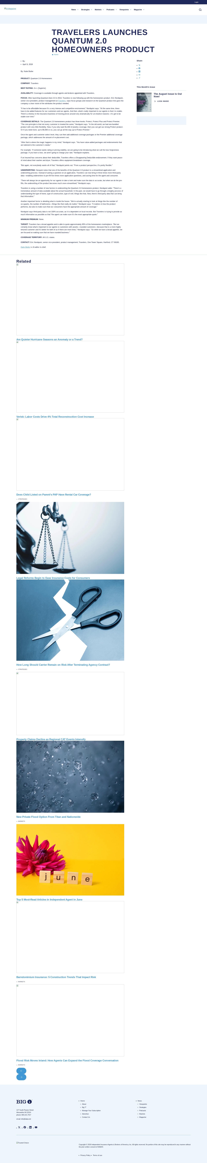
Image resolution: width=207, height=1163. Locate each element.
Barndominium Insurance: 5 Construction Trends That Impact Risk (56, 977)
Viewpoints (124, 10)
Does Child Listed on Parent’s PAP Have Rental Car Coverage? (53, 494)
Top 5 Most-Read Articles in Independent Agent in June (49, 899)
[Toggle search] (200, 9)
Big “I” (84, 1107)
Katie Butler (25, 247)
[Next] (21, 1077)
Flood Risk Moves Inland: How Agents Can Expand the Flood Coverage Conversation (67, 1060)
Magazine (138, 10)
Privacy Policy (85, 1155)
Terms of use (97, 1155)
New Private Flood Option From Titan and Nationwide (48, 816)
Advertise (85, 1114)
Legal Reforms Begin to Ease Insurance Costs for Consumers (53, 577)
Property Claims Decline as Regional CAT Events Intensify (51, 739)
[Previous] (21, 1071)
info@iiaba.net (26, 1119)
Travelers (62, 101)
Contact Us (86, 1117)
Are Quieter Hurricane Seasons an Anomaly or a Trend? (49, 339)
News (73, 10)
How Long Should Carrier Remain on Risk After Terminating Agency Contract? (63, 664)
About (84, 1104)
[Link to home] (10, 9)
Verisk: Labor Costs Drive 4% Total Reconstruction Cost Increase (55, 416)
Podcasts (110, 10)
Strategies (85, 10)
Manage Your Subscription (91, 1110)
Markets (98, 10)
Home (56, 54)
